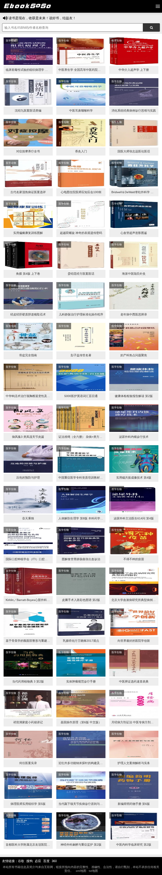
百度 (46, 861)
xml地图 (81, 870)
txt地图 (93, 870)
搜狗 (29, 861)
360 (54, 861)
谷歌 (21, 861)
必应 (38, 861)
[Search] (151, 27)
